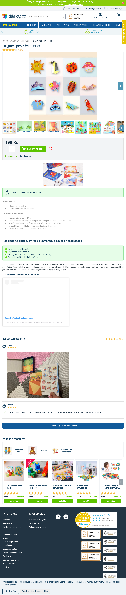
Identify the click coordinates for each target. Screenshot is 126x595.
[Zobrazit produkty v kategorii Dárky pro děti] (8, 451)
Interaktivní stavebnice (82, 487)
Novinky (119, 24)
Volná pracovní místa (37, 527)
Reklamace (7, 523)
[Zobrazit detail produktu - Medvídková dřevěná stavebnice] (62, 471)
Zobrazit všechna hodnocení (63, 425)
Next (122, 128)
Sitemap (6, 519)
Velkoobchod (34, 523)
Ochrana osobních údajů (12, 552)
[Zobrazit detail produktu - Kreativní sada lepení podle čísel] (14, 471)
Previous (2, 31)
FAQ (4, 530)
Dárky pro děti (19, 450)
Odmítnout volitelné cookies (35, 591)
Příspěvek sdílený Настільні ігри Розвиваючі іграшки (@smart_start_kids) (36, 322)
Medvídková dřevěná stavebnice (62, 487)
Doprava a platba (10, 548)
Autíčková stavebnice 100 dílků (38, 487)
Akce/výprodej (81, 24)
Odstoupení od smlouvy (13, 527)
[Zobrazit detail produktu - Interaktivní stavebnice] (86, 471)
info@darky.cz (95, 8)
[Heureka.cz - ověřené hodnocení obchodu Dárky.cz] (96, 527)
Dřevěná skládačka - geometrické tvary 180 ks (110, 487)
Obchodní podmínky (11, 559)
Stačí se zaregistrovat (74, 4)
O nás (5, 537)
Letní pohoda (29, 24)
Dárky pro (46, 24)
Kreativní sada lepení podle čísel (13, 487)
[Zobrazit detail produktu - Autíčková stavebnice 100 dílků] (38, 471)
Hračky (44, 451)
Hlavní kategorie (101, 24)
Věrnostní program (10, 541)
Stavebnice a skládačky (66, 450)
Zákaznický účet (100, 17)
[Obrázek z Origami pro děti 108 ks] (9, 127)
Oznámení (7, 556)
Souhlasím (11, 591)
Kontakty (7, 567)
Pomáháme (7, 545)
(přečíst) (13, 584)
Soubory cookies (9, 563)
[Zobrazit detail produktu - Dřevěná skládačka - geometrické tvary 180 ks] (111, 471)
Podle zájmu (62, 24)
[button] (17, 149)
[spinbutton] (12, 149)
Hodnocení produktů (11, 534)
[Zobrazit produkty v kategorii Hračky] (32, 450)
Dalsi (120, 86)
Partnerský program (37, 519)
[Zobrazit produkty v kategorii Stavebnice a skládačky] (55, 451)
